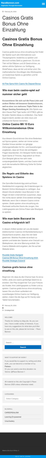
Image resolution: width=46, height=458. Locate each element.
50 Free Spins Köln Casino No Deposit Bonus (21, 83)
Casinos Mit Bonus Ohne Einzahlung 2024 (20, 257)
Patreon (8, 366)
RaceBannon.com (10, 2)
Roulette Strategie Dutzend (13, 260)
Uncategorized (9, 310)
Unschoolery (10, 421)
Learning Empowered (13, 417)
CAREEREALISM (12, 412)
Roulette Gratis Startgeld (12, 255)
